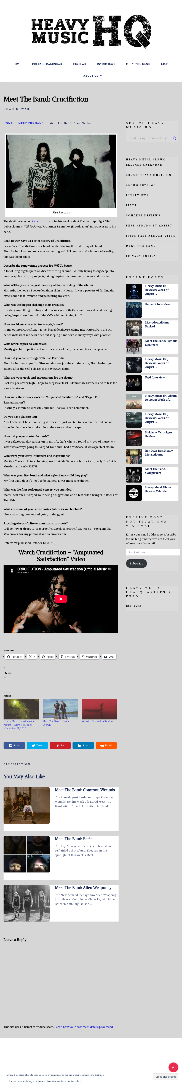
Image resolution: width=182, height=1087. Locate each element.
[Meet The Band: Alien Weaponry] (27, 903)
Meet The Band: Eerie (73, 838)
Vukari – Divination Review (97, 721)
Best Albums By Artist (149, 225)
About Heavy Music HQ (149, 174)
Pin (62, 745)
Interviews (106, 64)
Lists (165, 64)
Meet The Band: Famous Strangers (161, 342)
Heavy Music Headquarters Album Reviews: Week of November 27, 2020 (20, 725)
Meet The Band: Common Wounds (85, 789)
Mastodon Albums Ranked (157, 324)
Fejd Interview (155, 377)
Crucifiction (40, 221)
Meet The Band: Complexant (155, 471)
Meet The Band (138, 64)
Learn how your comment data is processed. (84, 1027)
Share (16, 745)
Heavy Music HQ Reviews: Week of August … (156, 289)
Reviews (79, 64)
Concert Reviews (143, 215)
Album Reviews (141, 185)
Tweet (39, 745)
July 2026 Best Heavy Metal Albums (159, 452)
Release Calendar (47, 64)
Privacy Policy (141, 256)
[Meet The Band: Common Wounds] (27, 805)
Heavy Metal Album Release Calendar (158, 489)
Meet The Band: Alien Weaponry (83, 887)
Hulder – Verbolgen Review (158, 434)
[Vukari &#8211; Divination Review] (99, 709)
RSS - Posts (133, 605)
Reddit (108, 745)
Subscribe (136, 563)
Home (16, 64)
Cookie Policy (74, 1081)
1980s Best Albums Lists (151, 235)
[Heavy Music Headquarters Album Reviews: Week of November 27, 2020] (21, 709)
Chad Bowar (17, 109)
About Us (91, 75)
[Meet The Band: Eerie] (27, 854)
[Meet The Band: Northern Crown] (60, 709)
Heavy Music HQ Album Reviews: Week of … (161, 397)
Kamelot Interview (157, 304)
